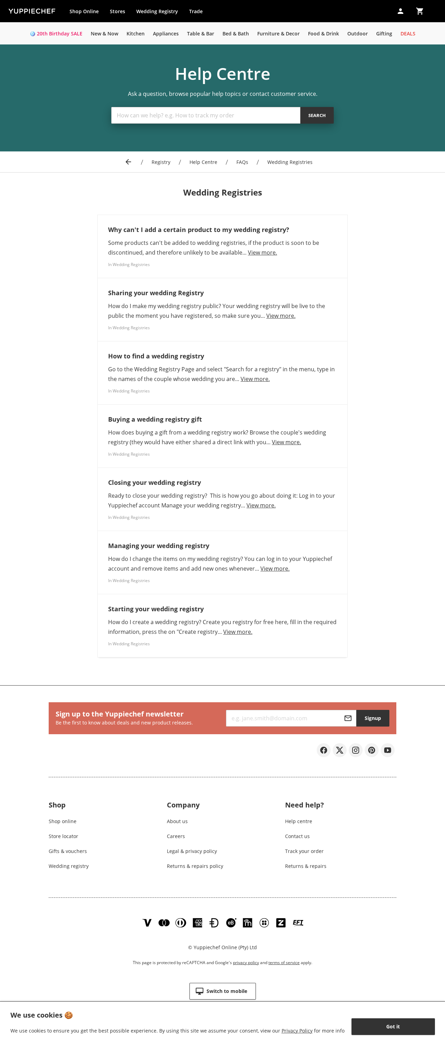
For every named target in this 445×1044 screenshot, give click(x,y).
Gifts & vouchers (68, 851)
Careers (176, 836)
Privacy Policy (297, 1030)
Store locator (63, 836)
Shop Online (84, 11)
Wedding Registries (290, 162)
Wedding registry (69, 866)
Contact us (297, 836)
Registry (161, 162)
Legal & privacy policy (192, 851)
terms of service (284, 963)
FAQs (242, 162)
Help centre (298, 821)
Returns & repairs (305, 866)
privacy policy (246, 963)
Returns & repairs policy (195, 866)
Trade (198, 13)
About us (177, 821)
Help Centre (203, 162)
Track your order (304, 851)
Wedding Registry (157, 11)
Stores (117, 11)
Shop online (62, 821)
